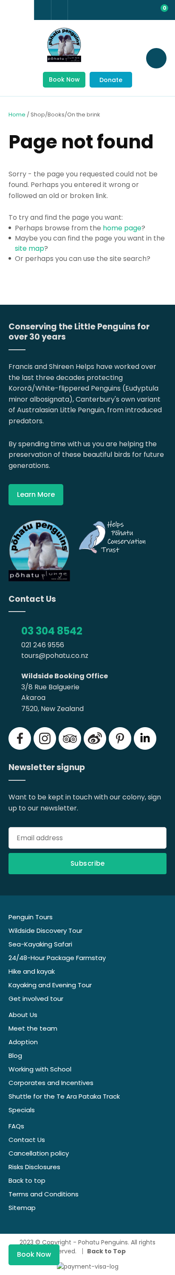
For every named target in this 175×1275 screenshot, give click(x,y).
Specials (21, 1109)
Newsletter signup (46, 767)
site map (29, 248)
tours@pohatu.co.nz (54, 655)
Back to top (26, 1180)
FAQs (16, 1126)
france (9, 10)
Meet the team (32, 1028)
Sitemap (22, 1207)
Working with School (39, 1069)
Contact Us (26, 1139)
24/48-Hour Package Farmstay (57, 957)
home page (122, 228)
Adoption (23, 1041)
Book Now (64, 79)
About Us (22, 1014)
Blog (15, 1055)
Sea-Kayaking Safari (40, 944)
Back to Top (106, 1251)
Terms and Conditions (43, 1194)
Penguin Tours (30, 916)
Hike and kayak (31, 971)
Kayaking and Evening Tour (50, 984)
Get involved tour (35, 998)
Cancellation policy (38, 1153)
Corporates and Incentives (50, 1082)
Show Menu (16, 57)
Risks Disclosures (34, 1166)
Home (16, 114)
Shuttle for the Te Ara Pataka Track (64, 1096)
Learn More (36, 494)
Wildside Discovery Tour (45, 930)
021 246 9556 (42, 645)
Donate (110, 80)
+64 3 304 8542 (43, 10)
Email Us (59, 9)
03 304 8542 (51, 631)
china (25, 10)
